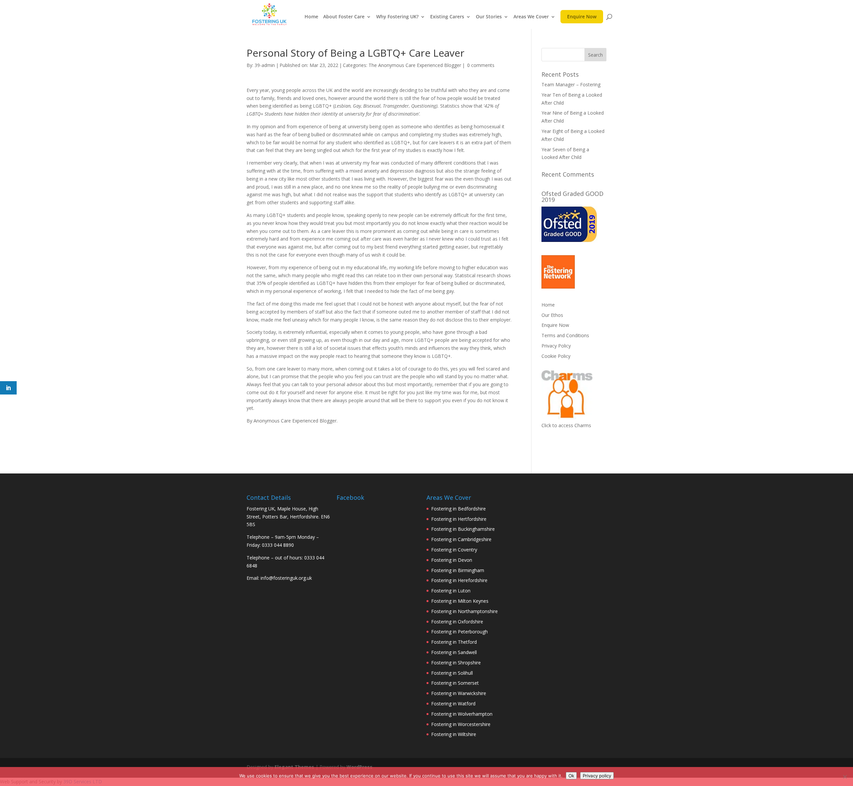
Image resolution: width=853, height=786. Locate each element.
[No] (844, 776)
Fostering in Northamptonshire (464, 611)
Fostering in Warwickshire (458, 693)
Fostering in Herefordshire (459, 580)
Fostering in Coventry (454, 549)
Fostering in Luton (450, 590)
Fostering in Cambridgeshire (461, 539)
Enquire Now (581, 18)
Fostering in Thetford (454, 642)
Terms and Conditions (565, 335)
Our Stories (489, 17)
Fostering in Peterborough (459, 631)
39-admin (265, 65)
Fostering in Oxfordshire (457, 621)
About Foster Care (344, 17)
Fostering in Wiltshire (453, 734)
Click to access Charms (566, 425)
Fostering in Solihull (452, 673)
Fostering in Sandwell (454, 652)
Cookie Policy (555, 356)
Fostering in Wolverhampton (461, 714)
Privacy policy (597, 775)
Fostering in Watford (453, 703)
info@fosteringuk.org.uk (286, 578)
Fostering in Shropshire (456, 662)
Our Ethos (552, 315)
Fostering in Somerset (455, 683)
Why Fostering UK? (397, 17)
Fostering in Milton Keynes (459, 601)
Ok (571, 775)
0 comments (480, 65)
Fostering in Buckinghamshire (463, 529)
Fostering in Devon (451, 560)
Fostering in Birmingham (457, 570)
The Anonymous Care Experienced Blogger (415, 65)
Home (311, 17)
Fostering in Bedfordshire (458, 508)
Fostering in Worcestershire (460, 724)
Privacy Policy (556, 346)
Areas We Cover (531, 17)
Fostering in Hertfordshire (458, 519)
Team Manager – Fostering (570, 84)
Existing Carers (447, 17)
